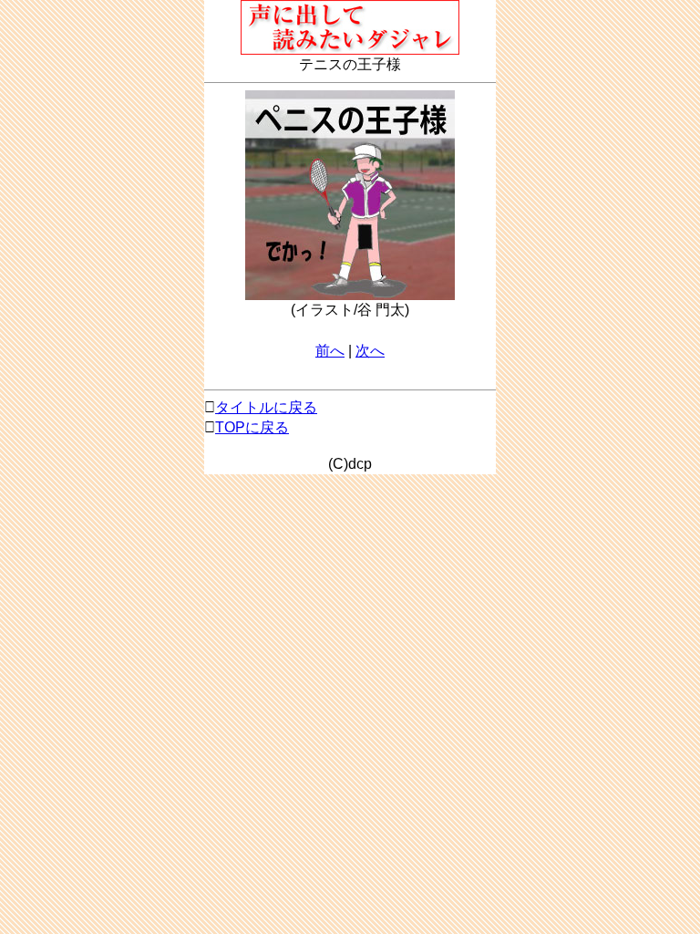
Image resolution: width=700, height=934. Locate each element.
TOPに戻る (252, 427)
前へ (330, 350)
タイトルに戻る (266, 407)
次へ (370, 350)
